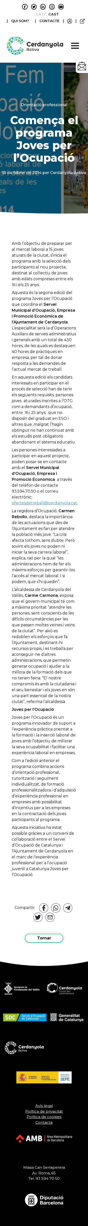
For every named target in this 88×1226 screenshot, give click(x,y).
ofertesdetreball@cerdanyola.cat (44, 503)
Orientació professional (44, 104)
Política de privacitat (44, 1111)
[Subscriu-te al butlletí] (82, 66)
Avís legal (44, 1105)
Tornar (44, 938)
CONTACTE (49, 21)
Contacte (44, 1122)
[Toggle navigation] (75, 46)
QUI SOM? (20, 21)
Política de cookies (44, 1116)
